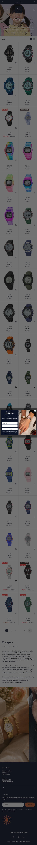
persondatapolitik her (13, 433)
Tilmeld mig (9, 429)
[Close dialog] (35, 411)
